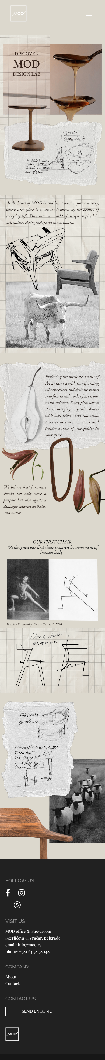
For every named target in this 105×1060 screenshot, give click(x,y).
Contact (12, 983)
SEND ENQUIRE (37, 1011)
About (10, 976)
